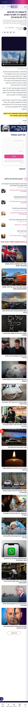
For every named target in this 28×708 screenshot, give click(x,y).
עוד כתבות (14, 633)
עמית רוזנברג (19, 27)
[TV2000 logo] (14, 6)
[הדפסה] (14, 32)
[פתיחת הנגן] (1, 699)
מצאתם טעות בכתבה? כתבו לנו (20, 117)
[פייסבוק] (11, 32)
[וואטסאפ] (5, 32)
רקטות (20, 123)
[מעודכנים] (1, 562)
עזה (25, 123)
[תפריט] (25, 6)
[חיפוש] (3, 6)
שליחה (14, 156)
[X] (8, 32)
